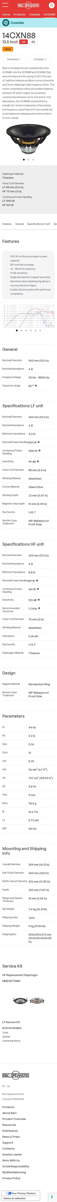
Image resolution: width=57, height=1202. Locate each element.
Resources (9, 1125)
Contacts (8, 1148)
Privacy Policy (11, 1178)
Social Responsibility (15, 1166)
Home (6, 14)
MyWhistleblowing (14, 1172)
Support (7, 1142)
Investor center (12, 1154)
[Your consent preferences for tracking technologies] (52, 1197)
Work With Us (11, 1160)
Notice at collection (15, 1198)
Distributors (10, 1130)
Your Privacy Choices (23, 1193)
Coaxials (34, 14)
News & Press (11, 1136)
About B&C (9, 1113)
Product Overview (14, 1119)
